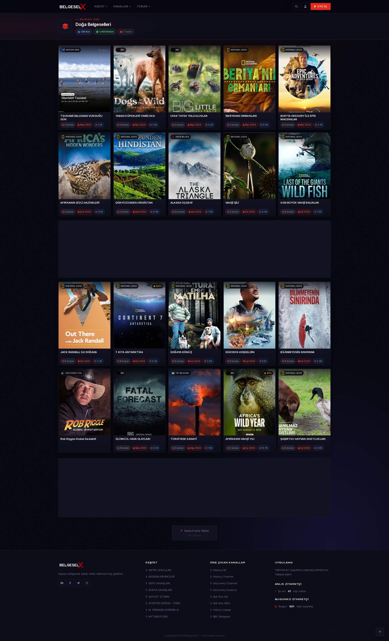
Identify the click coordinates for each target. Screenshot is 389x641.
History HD (219, 570)
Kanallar (120, 6)
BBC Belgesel (221, 616)
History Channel (223, 576)
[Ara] (296, 6)
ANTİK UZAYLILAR (160, 570)
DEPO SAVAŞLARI (159, 583)
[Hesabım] (305, 6)
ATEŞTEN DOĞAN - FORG (164, 603)
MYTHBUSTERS (158, 616)
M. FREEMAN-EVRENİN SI (164, 609)
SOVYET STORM (159, 596)
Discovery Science (225, 590)
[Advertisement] (268, 26)
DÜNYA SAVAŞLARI (160, 590)
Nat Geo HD (220, 596)
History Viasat (222, 609)
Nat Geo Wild (221, 603)
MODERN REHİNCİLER (162, 576)
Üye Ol (322, 6)
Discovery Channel (225, 583)
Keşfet (99, 6)
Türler (142, 6)
